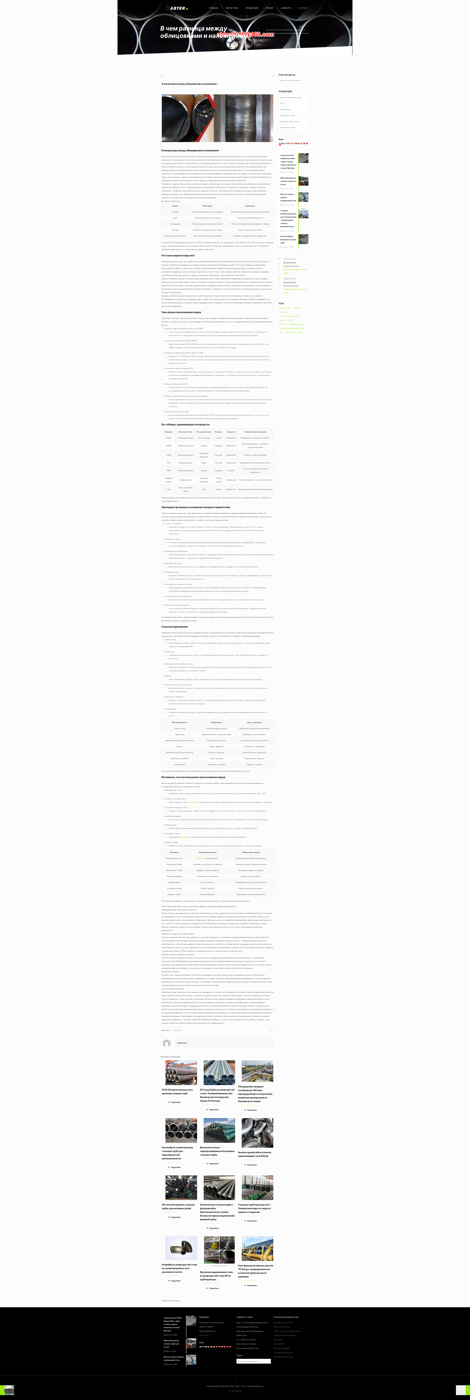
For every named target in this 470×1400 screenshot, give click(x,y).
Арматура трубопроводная (290, 97)
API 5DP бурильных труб (284, 1357)
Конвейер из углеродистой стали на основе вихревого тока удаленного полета (179, 1268)
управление (182, 1043)
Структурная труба (287, 115)
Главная (301, 26)
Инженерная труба (287, 127)
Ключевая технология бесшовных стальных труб (285, 30)
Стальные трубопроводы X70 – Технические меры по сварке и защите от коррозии (254, 1208)
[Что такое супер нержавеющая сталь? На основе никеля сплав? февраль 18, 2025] (7, 1390)
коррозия (185, 837)
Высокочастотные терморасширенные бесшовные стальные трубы (217, 1151)
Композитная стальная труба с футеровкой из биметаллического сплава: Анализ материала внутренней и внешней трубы (217, 1212)
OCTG (282, 103)
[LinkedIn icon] (238, 1391)
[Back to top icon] (234, 1380)
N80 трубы (278, 1340)
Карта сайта (204, 1335)
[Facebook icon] (230, 1391)
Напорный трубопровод (289, 121)
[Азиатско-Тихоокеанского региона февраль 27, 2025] (463, 1390)
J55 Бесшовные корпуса (283, 1353)
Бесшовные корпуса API (283, 1323)
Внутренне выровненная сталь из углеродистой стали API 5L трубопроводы (216, 1276)
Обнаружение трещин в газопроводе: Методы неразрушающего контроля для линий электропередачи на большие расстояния (255, 1094)
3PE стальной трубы (282, 1348)
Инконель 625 (192, 802)
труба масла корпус (282, 1327)
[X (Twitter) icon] (232, 1391)
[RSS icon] (240, 1391)
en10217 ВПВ (279, 1344)
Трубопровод (285, 109)
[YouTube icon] (235, 1391)
